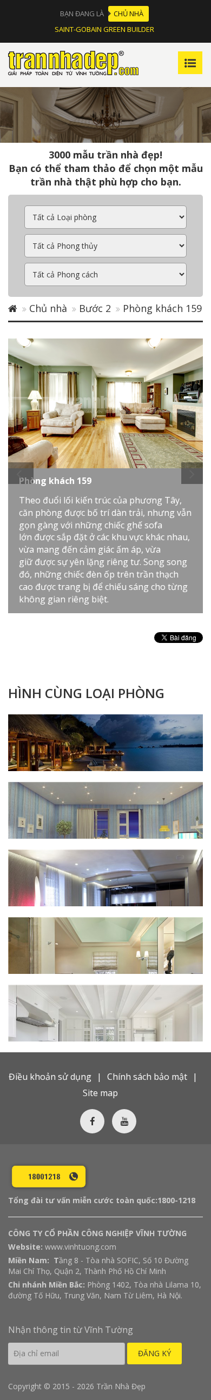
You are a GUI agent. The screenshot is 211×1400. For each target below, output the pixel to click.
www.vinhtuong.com (80, 1247)
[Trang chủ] (12, 308)
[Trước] (21, 473)
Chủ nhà (128, 13)
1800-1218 (176, 1200)
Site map (100, 1093)
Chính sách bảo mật (147, 1077)
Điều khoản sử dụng (50, 1077)
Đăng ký (154, 1353)
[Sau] (192, 473)
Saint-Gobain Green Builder (104, 29)
